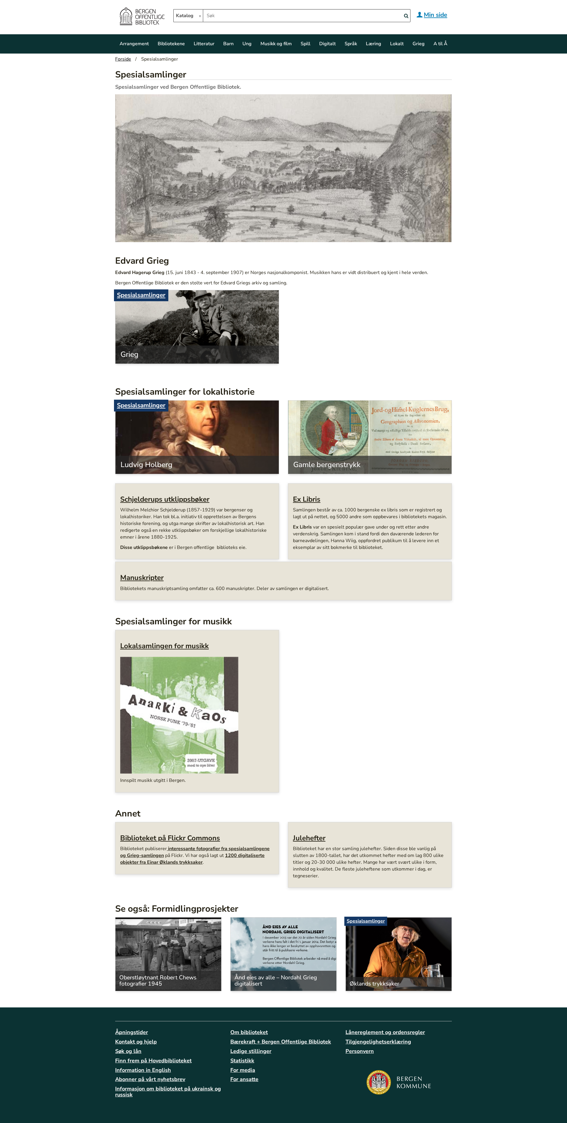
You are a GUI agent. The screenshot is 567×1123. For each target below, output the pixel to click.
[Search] (406, 16)
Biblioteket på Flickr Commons (170, 838)
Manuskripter (142, 577)
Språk (351, 43)
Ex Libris (306, 499)
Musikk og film (276, 43)
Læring (373, 43)
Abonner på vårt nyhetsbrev (150, 1079)
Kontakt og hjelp (136, 1041)
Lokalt (397, 43)
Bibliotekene (171, 43)
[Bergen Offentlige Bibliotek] (142, 17)
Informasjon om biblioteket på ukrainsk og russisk (168, 1091)
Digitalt (327, 43)
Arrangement (134, 43)
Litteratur (204, 43)
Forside (123, 59)
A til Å (440, 43)
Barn (228, 43)
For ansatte (244, 1079)
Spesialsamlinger (141, 295)
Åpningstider (131, 1032)
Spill (305, 43)
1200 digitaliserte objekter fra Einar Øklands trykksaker (192, 859)
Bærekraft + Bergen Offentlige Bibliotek (280, 1041)
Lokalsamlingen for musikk (164, 646)
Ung (247, 43)
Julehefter (309, 838)
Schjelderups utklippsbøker (164, 499)
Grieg (419, 43)
